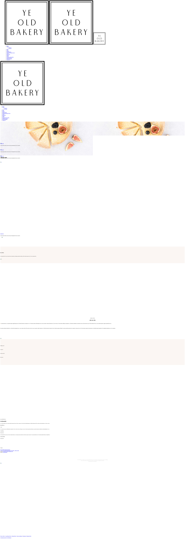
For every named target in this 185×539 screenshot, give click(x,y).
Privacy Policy (2, 536)
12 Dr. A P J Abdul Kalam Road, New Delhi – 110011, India (9, 450)
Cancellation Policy (8, 536)
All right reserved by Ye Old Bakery (5, 537)
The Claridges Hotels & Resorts (5, 449)
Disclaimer (24, 536)
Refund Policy (14, 536)
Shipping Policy (28, 536)
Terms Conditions (19, 536)
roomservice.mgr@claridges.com (8, 451)
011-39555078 (5, 452)
